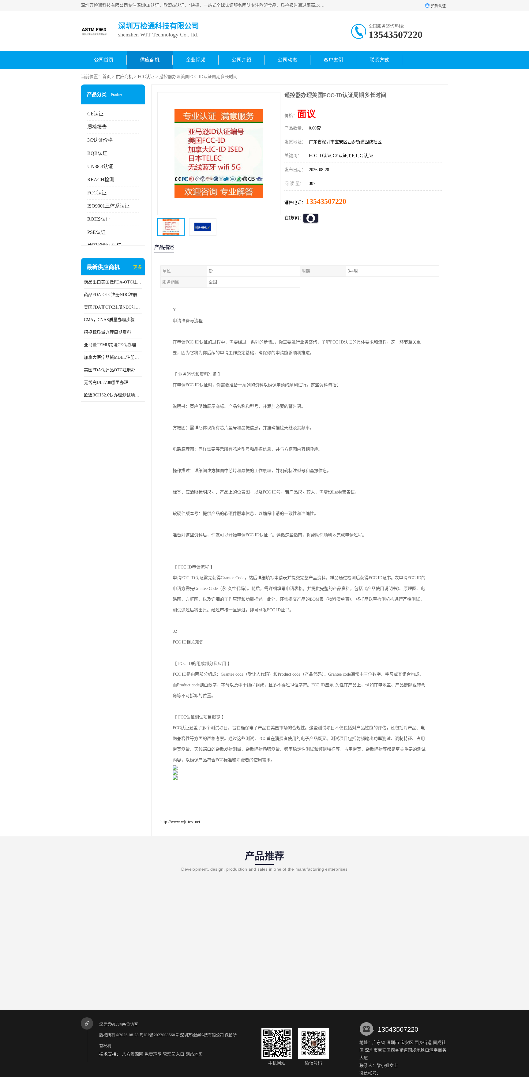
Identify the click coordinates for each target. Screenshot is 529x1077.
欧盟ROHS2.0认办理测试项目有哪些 (113, 395)
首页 (106, 76)
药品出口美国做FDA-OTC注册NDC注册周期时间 (113, 282)
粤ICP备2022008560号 (159, 1035)
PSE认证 (96, 232)
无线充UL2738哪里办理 (106, 382)
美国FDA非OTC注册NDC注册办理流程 (113, 307)
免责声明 (153, 1054)
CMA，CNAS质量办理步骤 (109, 319)
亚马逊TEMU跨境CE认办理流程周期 (113, 345)
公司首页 (104, 59)
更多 (137, 267)
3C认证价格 (100, 140)
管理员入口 (173, 1054)
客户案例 (333, 59)
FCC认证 (146, 76)
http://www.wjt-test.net (180, 822)
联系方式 (379, 59)
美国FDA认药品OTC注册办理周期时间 (113, 370)
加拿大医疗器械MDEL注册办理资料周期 (113, 357)
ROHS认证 (99, 219)
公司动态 (287, 59)
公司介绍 (241, 59)
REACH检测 (100, 179)
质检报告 (97, 126)
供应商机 (149, 59)
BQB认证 (97, 153)
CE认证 (95, 113)
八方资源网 (132, 1054)
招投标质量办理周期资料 (107, 332)
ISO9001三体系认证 (108, 205)
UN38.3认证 (100, 166)
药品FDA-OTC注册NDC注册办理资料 (113, 294)
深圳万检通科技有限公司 (202, 1035)
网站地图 (194, 1054)
